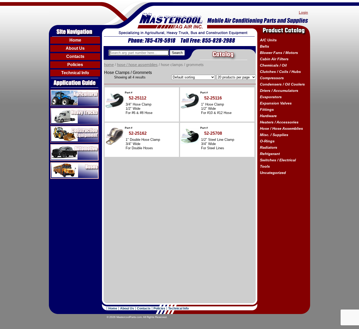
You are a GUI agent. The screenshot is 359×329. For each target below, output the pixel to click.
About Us (75, 48)
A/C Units (268, 40)
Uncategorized (273, 173)
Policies (75, 64)
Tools (265, 166)
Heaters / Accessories (279, 122)
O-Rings (267, 141)
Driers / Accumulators (279, 90)
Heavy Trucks (63, 110)
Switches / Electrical (278, 160)
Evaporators (271, 97)
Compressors (272, 78)
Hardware (268, 116)
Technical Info (75, 73)
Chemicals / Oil (273, 65)
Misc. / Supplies (274, 135)
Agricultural (60, 91)
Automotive (60, 146)
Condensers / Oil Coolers (282, 84)
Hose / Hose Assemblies (137, 65)
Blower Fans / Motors (279, 53)
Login (303, 12)
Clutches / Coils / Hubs (280, 71)
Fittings (267, 109)
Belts (264, 46)
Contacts (75, 56)
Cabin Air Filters (274, 59)
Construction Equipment (72, 128)
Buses (56, 164)
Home (75, 40)
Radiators (268, 147)
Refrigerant (270, 154)
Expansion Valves (276, 103)
